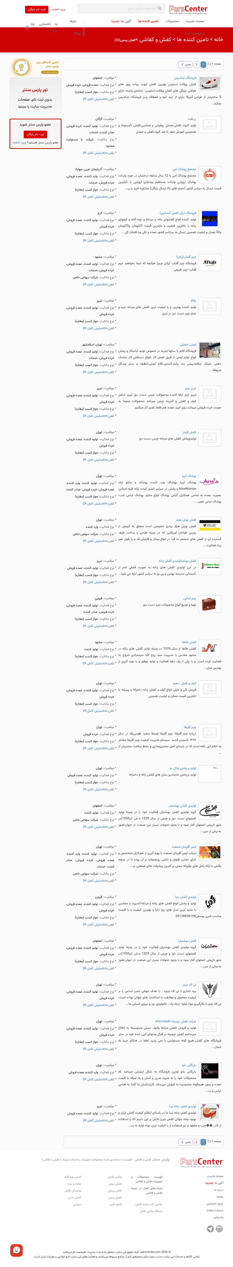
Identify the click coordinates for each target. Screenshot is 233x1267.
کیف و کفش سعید (184, 683)
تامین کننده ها (193, 39)
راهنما (220, 1197)
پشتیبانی (218, 1217)
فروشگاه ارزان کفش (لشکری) (178, 213)
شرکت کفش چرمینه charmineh (175, 1021)
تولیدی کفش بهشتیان (182, 805)
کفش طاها (189, 642)
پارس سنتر (106, 1159)
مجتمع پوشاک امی (184, 169)
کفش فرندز (189, 432)
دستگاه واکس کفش (150, 1211)
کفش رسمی (115, 1197)
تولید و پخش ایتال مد (182, 768)
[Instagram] (219, 1228)
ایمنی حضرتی (188, 344)
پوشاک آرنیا (189, 476)
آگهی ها (214, 1183)
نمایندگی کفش (72, 1190)
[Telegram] (210, 1228)
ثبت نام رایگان (37, 9)
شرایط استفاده (215, 1210)
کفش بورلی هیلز (186, 520)
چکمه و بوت (74, 1184)
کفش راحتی (74, 1197)
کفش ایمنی (115, 1184)
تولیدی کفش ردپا (185, 897)
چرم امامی (189, 598)
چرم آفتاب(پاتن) (186, 257)
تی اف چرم (189, 984)
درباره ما (218, 1190)
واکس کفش (115, 1177)
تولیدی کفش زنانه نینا (182, 1106)
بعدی (185, 64)
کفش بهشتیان (187, 941)
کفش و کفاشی (155, 39)
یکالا (193, 300)
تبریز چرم (190, 388)
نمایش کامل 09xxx (95, 99)
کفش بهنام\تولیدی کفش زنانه (177, 561)
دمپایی (77, 1204)
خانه (218, 39)
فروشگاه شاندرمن (185, 78)
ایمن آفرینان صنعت (184, 846)
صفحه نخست (215, 1176)
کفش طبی (116, 1204)
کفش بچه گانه (72, 1177)
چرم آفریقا (190, 727)
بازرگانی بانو (189, 1065)
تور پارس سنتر (35, 90)
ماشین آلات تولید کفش (148, 1204)
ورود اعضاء (58, 9)
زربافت (192, 119)
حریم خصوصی (215, 1203)
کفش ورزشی (115, 1190)
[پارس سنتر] (188, 10)
